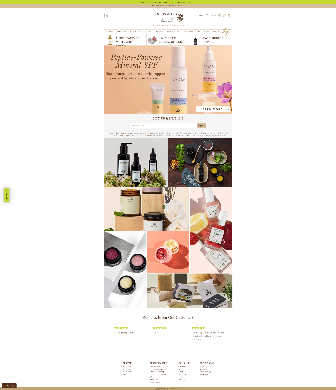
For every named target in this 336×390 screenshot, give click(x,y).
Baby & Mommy (174, 32)
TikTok (181, 372)
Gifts (206, 32)
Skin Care (121, 32)
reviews (126, 377)
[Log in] (219, 15)
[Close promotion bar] (332, 1)
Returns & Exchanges (157, 372)
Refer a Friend (155, 366)
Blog (180, 377)
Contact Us (204, 366)
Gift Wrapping (155, 377)
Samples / (199, 15)
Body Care (135, 32)
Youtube (182, 379)
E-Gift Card (154, 379)
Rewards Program (156, 369)
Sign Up (201, 125)
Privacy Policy (155, 382)
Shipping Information (158, 374)
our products (127, 372)
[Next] (229, 338)
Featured (109, 32)
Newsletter (204, 369)
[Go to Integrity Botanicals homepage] (168, 18)
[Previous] (107, 338)
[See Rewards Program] (224, 15)
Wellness (188, 32)
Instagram (182, 374)
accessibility (204, 374)
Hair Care (148, 32)
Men (199, 32)
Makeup (159, 32)
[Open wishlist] (229, 15)
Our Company (128, 366)
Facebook (182, 366)
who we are (127, 369)
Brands (216, 32)
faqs (124, 374)
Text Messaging (205, 372)
